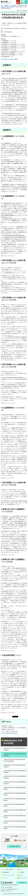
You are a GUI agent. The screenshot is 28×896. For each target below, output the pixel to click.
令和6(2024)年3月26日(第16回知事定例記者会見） (14, 749)
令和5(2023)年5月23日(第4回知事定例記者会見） (15, 810)
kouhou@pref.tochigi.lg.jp (11, 733)
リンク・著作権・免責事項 (7, 869)
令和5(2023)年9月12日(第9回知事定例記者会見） (15, 788)
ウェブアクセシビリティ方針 (8, 875)
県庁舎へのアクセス (22, 878)
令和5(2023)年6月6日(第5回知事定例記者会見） (14, 805)
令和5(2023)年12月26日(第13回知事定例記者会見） (15, 771)
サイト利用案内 (21, 872)
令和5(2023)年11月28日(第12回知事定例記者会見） (15, 777)
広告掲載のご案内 (14, 846)
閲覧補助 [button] (22, 3)
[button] (18, 2)
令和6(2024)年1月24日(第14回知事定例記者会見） (14, 765)
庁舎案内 (22, 882)
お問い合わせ (20, 875)
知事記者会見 (20, 5)
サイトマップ (5, 878)
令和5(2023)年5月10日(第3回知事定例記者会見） (15, 816)
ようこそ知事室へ (13, 5)
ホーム (2, 5)
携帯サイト (20, 869)
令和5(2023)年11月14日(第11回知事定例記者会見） (15, 782)
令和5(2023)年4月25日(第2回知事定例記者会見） (15, 822)
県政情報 (6, 5)
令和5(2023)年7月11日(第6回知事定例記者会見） (15, 799)
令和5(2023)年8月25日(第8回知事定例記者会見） (15, 794)
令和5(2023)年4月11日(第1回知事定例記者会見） (15, 827)
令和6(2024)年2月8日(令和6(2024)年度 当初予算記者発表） (14, 760)
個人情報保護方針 (5, 872)
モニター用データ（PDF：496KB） (9, 59)
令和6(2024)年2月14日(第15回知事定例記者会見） (14, 754)
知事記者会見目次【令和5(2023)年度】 (12, 742)
